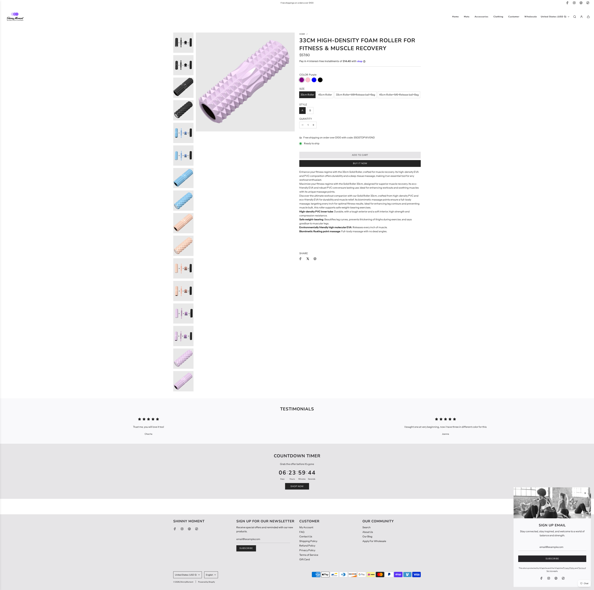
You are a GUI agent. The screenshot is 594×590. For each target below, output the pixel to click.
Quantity (305, 118)
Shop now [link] (297, 486)
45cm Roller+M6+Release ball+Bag (399, 94)
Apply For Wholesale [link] (374, 541)
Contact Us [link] (305, 536)
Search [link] (366, 527)
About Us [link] (367, 531)
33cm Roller (307, 94)
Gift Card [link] (304, 559)
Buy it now (360, 163)
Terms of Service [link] (308, 554)
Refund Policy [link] (307, 545)
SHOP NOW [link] (309, 3)
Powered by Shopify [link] (206, 582)
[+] (313, 125)
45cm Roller (325, 94)
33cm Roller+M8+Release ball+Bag (355, 94)
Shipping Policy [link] (308, 541)
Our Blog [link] (367, 536)
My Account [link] (306, 527)
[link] (567, 2)
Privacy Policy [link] (307, 550)
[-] (302, 125)
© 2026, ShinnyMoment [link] (183, 582)
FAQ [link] (301, 531)
